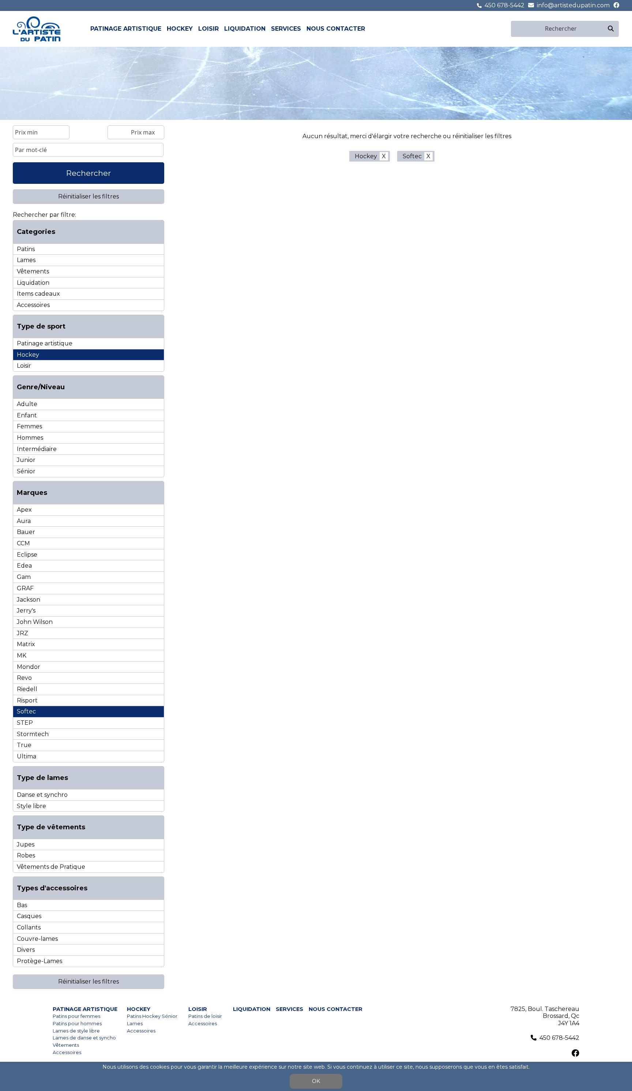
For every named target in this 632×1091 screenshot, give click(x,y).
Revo (24, 677)
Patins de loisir (205, 1016)
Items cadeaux (38, 293)
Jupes (25, 844)
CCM (23, 543)
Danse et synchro (42, 794)
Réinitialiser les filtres (88, 196)
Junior (26, 460)
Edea (24, 565)
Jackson (28, 599)
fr (498, 28)
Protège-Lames (39, 961)
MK (21, 655)
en (506, 28)
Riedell (27, 689)
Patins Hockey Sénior (152, 1016)
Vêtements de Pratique (51, 866)
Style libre (31, 806)
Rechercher (88, 173)
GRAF (25, 588)
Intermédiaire (37, 449)
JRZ (22, 633)
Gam (24, 576)
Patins (26, 249)
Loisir (208, 28)
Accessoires (33, 305)
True (24, 745)
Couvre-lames (37, 938)
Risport (27, 700)
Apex (24, 509)
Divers (26, 949)
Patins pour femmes (76, 1016)
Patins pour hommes (77, 1023)
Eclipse (27, 554)
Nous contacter (335, 28)
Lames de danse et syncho (84, 1038)
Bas (22, 905)
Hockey (180, 28)
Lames (26, 260)
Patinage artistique (125, 28)
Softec (26, 711)
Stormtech (33, 734)
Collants (29, 927)
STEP (25, 722)
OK (316, 1081)
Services (286, 28)
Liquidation (245, 28)
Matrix (26, 644)
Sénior (26, 471)
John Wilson (35, 621)
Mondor (28, 666)
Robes (26, 855)
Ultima (26, 756)
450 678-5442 (504, 5)
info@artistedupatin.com (573, 5)
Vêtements (33, 271)
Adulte (27, 404)
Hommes (30, 437)
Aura (24, 521)
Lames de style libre (76, 1031)
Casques (29, 916)
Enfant (27, 415)
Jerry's (26, 610)
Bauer (26, 532)
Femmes (29, 426)
